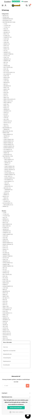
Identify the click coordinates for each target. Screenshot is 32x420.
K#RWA (7, 66)
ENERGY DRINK (8, 143)
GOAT (6, 57)
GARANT (7, 52)
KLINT (6, 76)
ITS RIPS (7, 201)
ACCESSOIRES (7, 203)
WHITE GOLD (8, 121)
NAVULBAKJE (8, 205)
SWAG (6, 113)
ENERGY (6, 133)
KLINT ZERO (8, 176)
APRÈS (6, 30)
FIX (5, 51)
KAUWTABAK (7, 128)
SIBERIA (6, 109)
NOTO (6, 96)
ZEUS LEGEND (7, 340)
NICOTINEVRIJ (8, 156)
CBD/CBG (7, 188)
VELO (6, 119)
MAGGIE (7, 82)
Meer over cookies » (18, 412)
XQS (6, 124)
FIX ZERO (7, 171)
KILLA (6, 71)
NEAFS (6, 89)
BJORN (7, 35)
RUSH (6, 107)
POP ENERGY (8, 149)
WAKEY (6, 153)
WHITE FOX (7, 123)
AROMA (7, 32)
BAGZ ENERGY (8, 134)
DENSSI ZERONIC (9, 169)
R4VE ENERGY (8, 151)
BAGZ (6, 34)
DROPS (6, 196)
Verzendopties (7, 358)
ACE (6, 29)
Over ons (5, 347)
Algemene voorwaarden (9, 351)
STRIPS (6, 200)
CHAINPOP (7, 37)
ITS (5, 64)
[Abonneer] (27, 386)
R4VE (6, 104)
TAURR (6, 116)
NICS (6, 91)
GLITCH (7, 55)
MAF (6, 84)
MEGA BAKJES (8, 131)
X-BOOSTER (8, 154)
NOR (6, 94)
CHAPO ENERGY (9, 139)
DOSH (6, 47)
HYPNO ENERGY (8, 144)
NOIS (6, 92)
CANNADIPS (8, 190)
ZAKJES (7, 158)
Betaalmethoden (7, 354)
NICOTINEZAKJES (9, 22)
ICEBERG (7, 61)
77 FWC (7, 27)
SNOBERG (7, 111)
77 (5, 24)
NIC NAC (6, 298)
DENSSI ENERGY (9, 141)
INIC (6, 62)
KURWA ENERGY (9, 148)
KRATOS (7, 77)
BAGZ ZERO (8, 161)
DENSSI (7, 44)
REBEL (6, 106)
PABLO (6, 97)
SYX (6, 114)
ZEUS (6, 126)
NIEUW (5, 15)
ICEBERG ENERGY (9, 146)
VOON (7, 191)
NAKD (6, 198)
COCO (6, 40)
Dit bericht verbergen (16, 407)
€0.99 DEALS (7, 20)
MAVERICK (7, 86)
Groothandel (6, 365)
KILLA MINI (7, 74)
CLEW (6, 39)
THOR (6, 117)
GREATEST (7, 59)
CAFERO (7, 136)
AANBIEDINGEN (8, 19)
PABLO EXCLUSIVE (9, 99)
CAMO (6, 138)
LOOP (6, 81)
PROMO (6, 17)
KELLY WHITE (8, 67)
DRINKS (6, 195)
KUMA (6, 79)
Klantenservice (7, 361)
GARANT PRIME (8, 54)
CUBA (6, 42)
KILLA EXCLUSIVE (9, 72)
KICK (6, 69)
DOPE (6, 45)
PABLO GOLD (8, 101)
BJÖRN (6, 227)
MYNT (6, 87)
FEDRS (6, 49)
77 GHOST (7, 25)
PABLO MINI (7, 102)
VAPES (6, 193)
